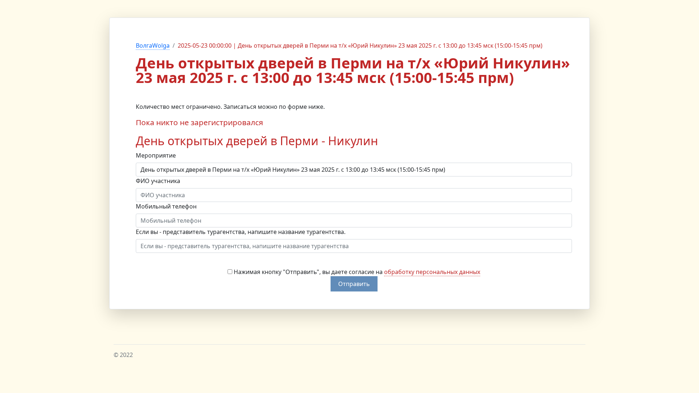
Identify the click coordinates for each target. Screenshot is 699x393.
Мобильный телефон (166, 206)
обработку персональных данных (432, 272)
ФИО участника (158, 181)
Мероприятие (156, 155)
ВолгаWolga (153, 45)
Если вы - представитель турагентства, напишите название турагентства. (240, 232)
